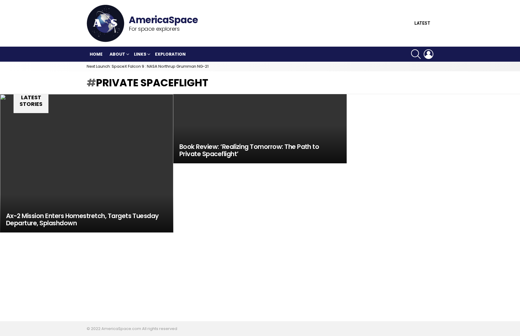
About (117, 54)
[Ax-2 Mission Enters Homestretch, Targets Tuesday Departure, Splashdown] (86, 163)
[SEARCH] (416, 54)
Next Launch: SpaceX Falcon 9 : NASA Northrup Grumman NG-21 (148, 66)
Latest (422, 23)
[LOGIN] (428, 54)
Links (140, 54)
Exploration (170, 54)
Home (96, 54)
